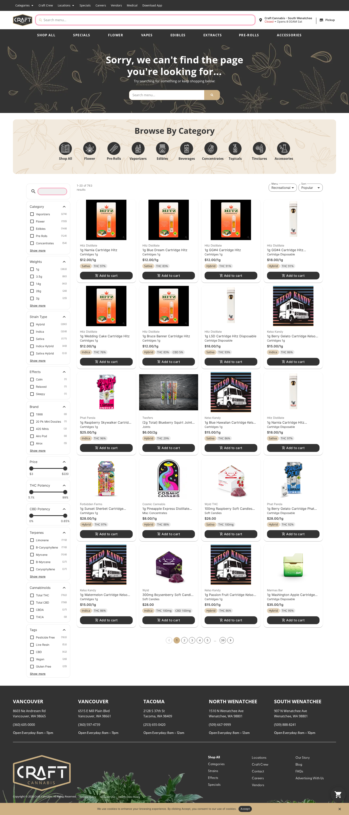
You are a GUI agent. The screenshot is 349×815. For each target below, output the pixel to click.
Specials (85, 5)
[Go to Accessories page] (283, 148)
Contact (258, 771)
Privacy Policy (88, 797)
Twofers (147, 417)
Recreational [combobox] (280, 188)
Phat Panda (87, 417)
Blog (298, 764)
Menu (274, 183)
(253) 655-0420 (154, 724)
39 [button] (223, 640)
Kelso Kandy (275, 331)
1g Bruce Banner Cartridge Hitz (166, 336)
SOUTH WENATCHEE (297, 701)
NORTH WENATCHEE (233, 701)
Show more (38, 250)
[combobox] (148, 20)
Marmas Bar (275, 590)
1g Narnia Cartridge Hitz (98, 250)
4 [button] (200, 640)
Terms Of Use (107, 797)
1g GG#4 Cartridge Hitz (223, 250)
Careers (101, 5)
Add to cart (108, 276)
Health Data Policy (129, 797)
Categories (22, 5)
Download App (152, 5)
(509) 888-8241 (285, 724)
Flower (115, 35)
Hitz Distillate (88, 245)
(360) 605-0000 (24, 724)
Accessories (289, 35)
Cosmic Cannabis (153, 504)
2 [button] (184, 640)
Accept (245, 808)
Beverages (187, 158)
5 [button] (207, 640)
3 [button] (192, 640)
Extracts (212, 35)
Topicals (235, 158)
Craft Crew (46, 5)
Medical (132, 5)
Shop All (46, 35)
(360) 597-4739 (89, 724)
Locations (64, 5)
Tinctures (259, 158)
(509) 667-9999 (220, 724)
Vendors (116, 5)
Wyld (145, 590)
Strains (213, 771)
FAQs (299, 771)
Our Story (302, 758)
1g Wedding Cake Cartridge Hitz (105, 336)
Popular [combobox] (307, 188)
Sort (303, 183)
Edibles (178, 35)
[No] (339, 810)
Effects (213, 778)
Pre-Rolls (249, 35)
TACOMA (154, 701)
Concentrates (213, 158)
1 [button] (177, 640)
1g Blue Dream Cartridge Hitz (164, 250)
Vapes (147, 35)
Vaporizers (138, 158)
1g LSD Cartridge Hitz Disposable (230, 336)
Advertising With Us (309, 778)
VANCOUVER (28, 701)
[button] (297, 20)
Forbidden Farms (91, 504)
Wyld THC (211, 504)
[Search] (212, 95)
